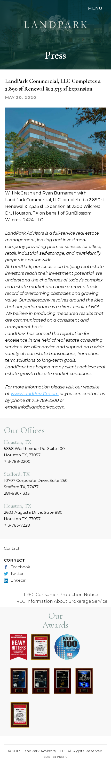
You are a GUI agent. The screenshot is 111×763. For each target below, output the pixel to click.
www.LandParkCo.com (35, 393)
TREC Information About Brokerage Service (60, 601)
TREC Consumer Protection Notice (60, 594)
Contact (11, 548)
